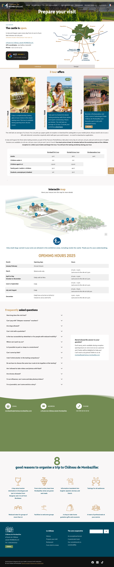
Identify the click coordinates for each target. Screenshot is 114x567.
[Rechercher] (106, 531)
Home (28, 5)
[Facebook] (92, 562)
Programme (79, 5)
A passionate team (74, 539)
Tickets (111, 173)
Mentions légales (25, 563)
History (48, 536)
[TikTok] (102, 562)
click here (59, 126)
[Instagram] (97, 562)
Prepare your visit (91, 5)
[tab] (38, 66)
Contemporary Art (66, 5)
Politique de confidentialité (36, 563)
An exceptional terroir (75, 536)
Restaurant (49, 542)
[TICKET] (110, 170)
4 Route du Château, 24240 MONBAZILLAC (19, 42)
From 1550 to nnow (52, 545)
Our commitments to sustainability (74, 543)
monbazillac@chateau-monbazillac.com (87, 354)
